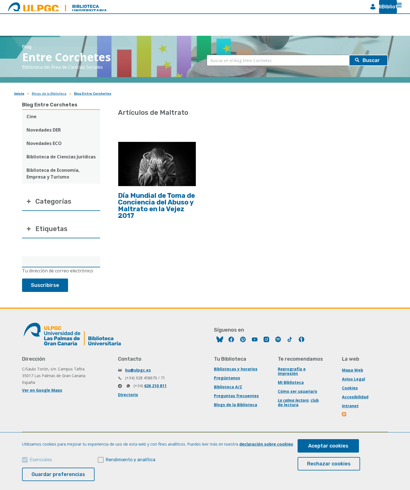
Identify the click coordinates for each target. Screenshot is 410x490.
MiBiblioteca (385, 6)
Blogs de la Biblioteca (49, 94)
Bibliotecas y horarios (235, 369)
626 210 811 (155, 385)
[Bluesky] (219, 340)
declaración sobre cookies (266, 444)
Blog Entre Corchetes (92, 94)
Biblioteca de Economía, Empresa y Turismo (53, 173)
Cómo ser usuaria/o (297, 391)
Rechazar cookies (329, 464)
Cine (31, 116)
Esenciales (41, 459)
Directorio (128, 394)
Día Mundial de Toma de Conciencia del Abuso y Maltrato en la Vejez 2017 (156, 205)
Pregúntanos (227, 377)
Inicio (19, 94)
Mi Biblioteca (291, 382)
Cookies (350, 388)
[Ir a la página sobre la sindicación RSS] (344, 414)
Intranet (350, 405)
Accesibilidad (355, 396)
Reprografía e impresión (292, 371)
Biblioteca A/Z (228, 386)
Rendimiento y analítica (130, 459)
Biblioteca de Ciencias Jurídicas (61, 157)
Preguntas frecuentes (236, 395)
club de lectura (298, 402)
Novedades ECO (44, 143)
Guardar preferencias (58, 474)
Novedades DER (43, 130)
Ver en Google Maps (42, 390)
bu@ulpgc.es (138, 370)
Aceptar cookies (328, 446)
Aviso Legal (353, 379)
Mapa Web (352, 370)
